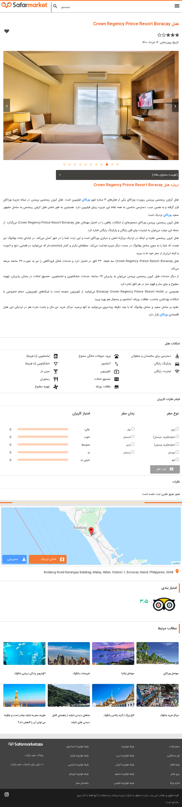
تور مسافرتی (173, 755)
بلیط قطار (175, 765)
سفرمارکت (174, 746)
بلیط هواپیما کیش (124, 765)
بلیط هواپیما (127, 746)
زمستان (127, 453)
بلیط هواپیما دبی (125, 755)
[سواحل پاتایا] (113, 644)
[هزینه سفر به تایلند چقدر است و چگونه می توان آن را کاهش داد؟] (24, 686)
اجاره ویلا (175, 783)
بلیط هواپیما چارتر (79, 755)
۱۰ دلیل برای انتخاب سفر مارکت (26, 764)
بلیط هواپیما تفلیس (124, 783)
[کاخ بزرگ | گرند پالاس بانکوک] (113, 686)
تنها (174, 460)
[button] (117, 164)
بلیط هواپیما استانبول (77, 746)
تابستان (127, 437)
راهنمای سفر (82, 783)
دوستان (172, 453)
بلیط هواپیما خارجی (78, 765)
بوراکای (86, 199)
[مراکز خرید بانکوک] (157, 686)
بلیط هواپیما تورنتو (79, 774)
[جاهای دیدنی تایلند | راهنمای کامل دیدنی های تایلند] (69, 686)
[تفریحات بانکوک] (69, 644)
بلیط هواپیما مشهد (124, 774)
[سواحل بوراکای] (157, 644)
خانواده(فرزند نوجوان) (165, 445)
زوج (173, 430)
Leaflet (176, 563)
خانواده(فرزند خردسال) (164, 437)
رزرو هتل (175, 774)
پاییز (128, 445)
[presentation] (175, 105)
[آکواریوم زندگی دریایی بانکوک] (24, 644)
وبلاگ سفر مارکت (34, 755)
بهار (129, 430)
